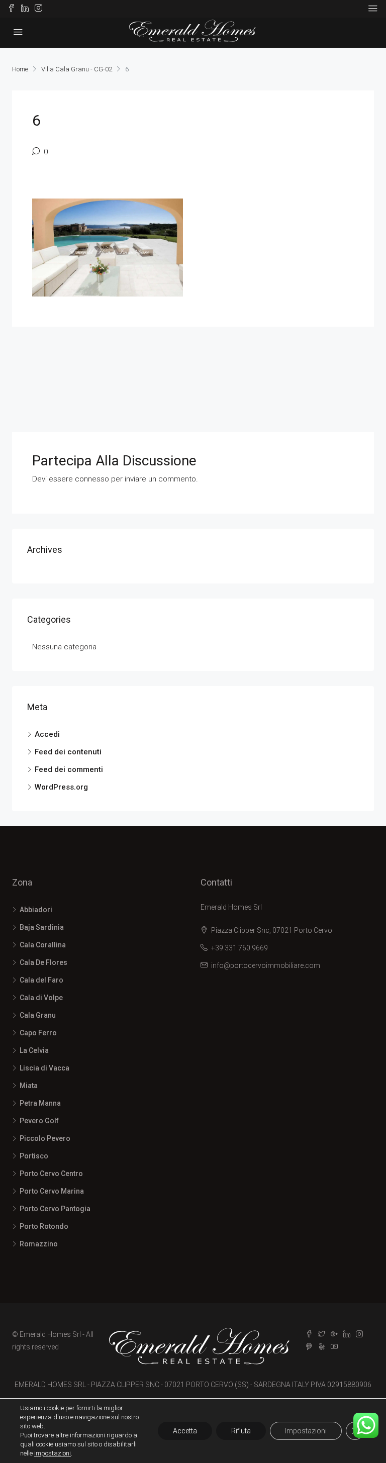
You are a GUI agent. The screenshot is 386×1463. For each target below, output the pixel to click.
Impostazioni (306, 1431)
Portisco (34, 1156)
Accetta (185, 1431)
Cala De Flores (43, 962)
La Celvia (34, 1050)
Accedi (47, 734)
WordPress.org (61, 787)
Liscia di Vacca (44, 1068)
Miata (29, 1086)
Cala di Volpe (41, 998)
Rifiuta (241, 1431)
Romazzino (39, 1244)
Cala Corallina (43, 945)
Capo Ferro (38, 1033)
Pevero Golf (39, 1121)
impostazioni (52, 1453)
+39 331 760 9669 (239, 948)
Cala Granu (38, 1015)
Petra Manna (40, 1103)
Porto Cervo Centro (51, 1173)
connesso (92, 478)
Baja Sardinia (42, 927)
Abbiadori (36, 910)
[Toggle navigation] (372, 8)
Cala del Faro (41, 980)
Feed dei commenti (69, 769)
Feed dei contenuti (68, 751)
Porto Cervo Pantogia (55, 1209)
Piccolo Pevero (45, 1138)
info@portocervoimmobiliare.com (265, 965)
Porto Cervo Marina (52, 1191)
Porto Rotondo (44, 1226)
